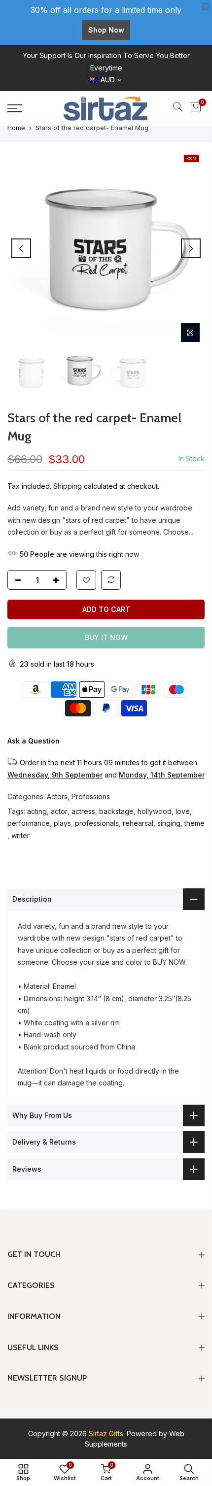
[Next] (191, 248)
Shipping (67, 486)
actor (59, 811)
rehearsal (138, 823)
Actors (57, 796)
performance (28, 823)
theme (194, 823)
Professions (90, 796)
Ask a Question (33, 741)
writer (20, 835)
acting (37, 811)
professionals (97, 823)
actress (83, 811)
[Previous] (21, 248)
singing (168, 823)
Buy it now (106, 637)
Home (16, 128)
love (183, 811)
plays (62, 823)
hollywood (155, 811)
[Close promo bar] (206, 6)
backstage (116, 811)
